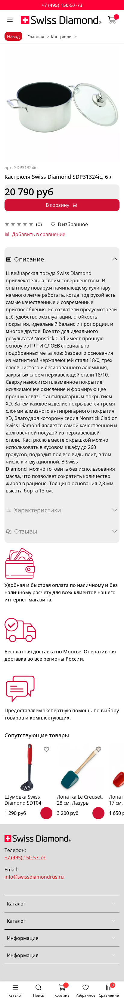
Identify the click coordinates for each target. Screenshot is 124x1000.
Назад (13, 36)
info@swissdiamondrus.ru (34, 876)
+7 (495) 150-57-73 (62, 5)
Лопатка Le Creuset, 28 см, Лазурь (80, 799)
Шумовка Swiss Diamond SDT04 (23, 799)
